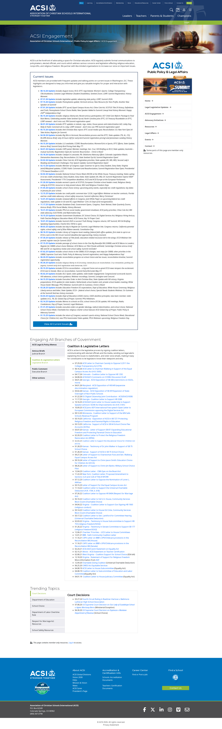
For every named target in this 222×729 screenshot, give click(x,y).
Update (51, 160)
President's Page (80, 691)
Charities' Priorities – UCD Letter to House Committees (106, 532)
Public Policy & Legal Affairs (87, 41)
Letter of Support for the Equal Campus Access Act (104, 485)
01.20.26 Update (47, 182)
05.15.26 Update (47, 129)
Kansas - (86, 391)
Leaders (127, 15)
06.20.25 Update (47, 257)
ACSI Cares (77, 688)
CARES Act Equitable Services (95, 565)
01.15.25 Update (47, 315)
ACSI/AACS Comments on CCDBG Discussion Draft (104, 377)
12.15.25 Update (47, 193)
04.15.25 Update (47, 279)
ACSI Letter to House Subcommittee (98, 568)
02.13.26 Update (47, 165)
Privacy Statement (111, 725)
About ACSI (79, 670)
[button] (167, 101)
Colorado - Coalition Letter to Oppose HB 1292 (102, 374)
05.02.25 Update (47, 273)
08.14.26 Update (47, 91)
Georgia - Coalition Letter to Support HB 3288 (102, 399)
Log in (71, 642)
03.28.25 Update (47, 287)
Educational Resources (141, 3)
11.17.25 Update (47, 204)
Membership (120, 3)
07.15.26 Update (47, 102)
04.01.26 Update (47, 149)
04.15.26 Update (47, 143)
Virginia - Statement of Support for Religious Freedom (106, 557)
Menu (81, 3)
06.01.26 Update (47, 124)
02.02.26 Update (47, 174)
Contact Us (180, 3)
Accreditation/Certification (104, 3)
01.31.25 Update (47, 307)
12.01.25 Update (47, 199)
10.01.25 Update (47, 221)
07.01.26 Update (47, 107)
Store (129, 3)
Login (186, 22)
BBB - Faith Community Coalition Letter (99, 535)
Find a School (169, 3)
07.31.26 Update (47, 99)
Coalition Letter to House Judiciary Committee (103, 576)
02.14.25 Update (47, 301)
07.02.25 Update (47, 251)
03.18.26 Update (47, 154)
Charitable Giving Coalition (94, 562)
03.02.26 (44, 160)
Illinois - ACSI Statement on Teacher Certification (103, 551)
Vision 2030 (78, 677)
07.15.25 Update (47, 243)
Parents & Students (162, 15)
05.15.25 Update (47, 268)
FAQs (75, 680)
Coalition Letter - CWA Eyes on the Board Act (101, 471)
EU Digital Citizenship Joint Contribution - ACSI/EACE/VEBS (107, 396)
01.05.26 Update (47, 188)
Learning (89, 3)
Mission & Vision (80, 683)
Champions (184, 15)
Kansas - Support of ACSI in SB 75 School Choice (103, 452)
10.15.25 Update (47, 215)
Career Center (156, 3)
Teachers (141, 15)
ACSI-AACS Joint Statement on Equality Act (100, 549)
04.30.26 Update (47, 135)
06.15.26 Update (47, 116)
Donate (189, 3)
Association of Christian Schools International (51, 41)
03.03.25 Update (47, 296)
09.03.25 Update (47, 226)
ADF (97, 560)
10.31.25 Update (48, 210)
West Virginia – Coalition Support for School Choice (104, 554)
